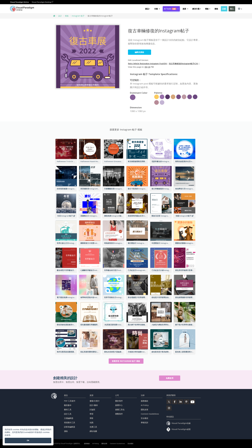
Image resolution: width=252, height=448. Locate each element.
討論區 (92, 409)
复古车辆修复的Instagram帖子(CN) (183, 63)
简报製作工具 (69, 422)
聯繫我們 (119, 414)
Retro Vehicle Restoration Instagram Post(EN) (147, 63)
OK (28, 440)
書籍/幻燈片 (95, 401)
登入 (232, 8)
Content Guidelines (150, 414)
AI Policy (145, 405)
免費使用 (169, 378)
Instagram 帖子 (78, 16)
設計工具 (67, 414)
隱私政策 (144, 409)
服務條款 (144, 401)
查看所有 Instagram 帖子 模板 (126, 361)
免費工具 (93, 427)
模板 (67, 16)
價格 (216, 8)
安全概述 (144, 418)
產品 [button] (147, 8)
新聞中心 (119, 405)
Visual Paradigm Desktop (42, 2)
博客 (91, 418)
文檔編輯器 (68, 418)
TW (152, 67)
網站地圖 (93, 431)
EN (146, 67)
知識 (91, 422)
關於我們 (119, 401)
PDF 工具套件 (69, 401)
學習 (91, 414)
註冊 (224, 8)
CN (149, 67)
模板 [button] (207, 8)
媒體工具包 (119, 409)
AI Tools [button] (170, 8)
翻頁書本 (67, 405)
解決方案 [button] (196, 8)
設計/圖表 (94, 405)
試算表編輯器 (69, 427)
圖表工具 (67, 409)
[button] (157, 8)
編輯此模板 (139, 52)
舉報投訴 (144, 422)
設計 (60, 16)
